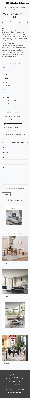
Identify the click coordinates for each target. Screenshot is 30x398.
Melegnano (7, 100)
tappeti (6, 78)
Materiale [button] (5, 82)
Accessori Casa (12, 7)
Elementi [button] (5, 74)
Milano (15, 100)
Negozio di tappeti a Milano (11, 130)
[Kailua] (3, 22)
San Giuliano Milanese (10, 103)
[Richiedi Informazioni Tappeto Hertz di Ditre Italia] (10, 22)
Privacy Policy (21, 188)
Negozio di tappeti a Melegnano (12, 127)
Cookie (11, 389)
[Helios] (26, 22)
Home (5, 7)
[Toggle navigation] (27, 3)
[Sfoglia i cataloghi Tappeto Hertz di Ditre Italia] (19, 22)
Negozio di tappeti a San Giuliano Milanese (14, 134)
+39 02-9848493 (16, 381)
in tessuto (7, 85)
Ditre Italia (7, 70)
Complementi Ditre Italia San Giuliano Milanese (13, 123)
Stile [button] (4, 89)
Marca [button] (4, 67)
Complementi (21, 7)
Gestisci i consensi (20, 389)
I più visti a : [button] (6, 97)
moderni (6, 93)
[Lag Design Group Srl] (15, 3)
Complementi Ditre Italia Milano (11, 119)
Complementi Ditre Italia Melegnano (12, 116)
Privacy (7, 389)
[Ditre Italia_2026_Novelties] (18, 215)
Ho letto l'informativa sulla (14, 188)
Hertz (15, 9)
